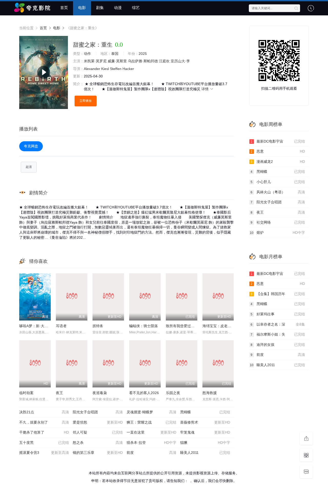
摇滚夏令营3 (44, 452)
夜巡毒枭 (100, 393)
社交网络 (278, 222)
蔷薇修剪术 (205, 422)
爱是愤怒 (97, 422)
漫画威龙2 (278, 161)
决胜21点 (44, 412)
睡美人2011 (205, 452)
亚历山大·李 (180, 61)
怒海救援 (209, 393)
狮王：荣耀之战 (151, 422)
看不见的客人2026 (144, 393)
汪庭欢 (164, 61)
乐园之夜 (173, 393)
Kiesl (105, 69)
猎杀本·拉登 (151, 442)
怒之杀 (97, 442)
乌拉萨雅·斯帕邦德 (143, 61)
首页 (64, 7)
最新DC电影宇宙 (278, 141)
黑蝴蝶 (205, 412)
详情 (205, 89)
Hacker (128, 69)
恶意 (278, 151)
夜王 (59, 393)
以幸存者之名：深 (278, 324)
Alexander (92, 69)
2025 (143, 54)
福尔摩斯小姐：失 (278, 334)
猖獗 (205, 442)
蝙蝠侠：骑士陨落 (143, 326)
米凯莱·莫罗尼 (95, 61)
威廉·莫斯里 (117, 61)
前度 (151, 452)
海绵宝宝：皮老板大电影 (222, 326)
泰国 (114, 54)
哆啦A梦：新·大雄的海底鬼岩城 (44, 326)
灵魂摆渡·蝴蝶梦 (151, 412)
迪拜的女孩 (278, 345)
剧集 (100, 7)
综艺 (136, 7)
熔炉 (277, 233)
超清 (29, 167)
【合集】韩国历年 (278, 294)
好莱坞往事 (278, 314)
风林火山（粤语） (278, 192)
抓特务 (98, 326)
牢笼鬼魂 (205, 432)
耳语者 (61, 326)
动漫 (118, 7)
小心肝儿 (278, 182)
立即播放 (85, 101)
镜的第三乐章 (97, 452)
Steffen (115, 69)
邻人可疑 (97, 432)
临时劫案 (26, 393)
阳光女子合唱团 (97, 412)
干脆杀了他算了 (44, 432)
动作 (87, 54)
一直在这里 (151, 432)
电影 (82, 7)
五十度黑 (44, 442)
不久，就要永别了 (44, 422)
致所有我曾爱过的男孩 (184, 326)
